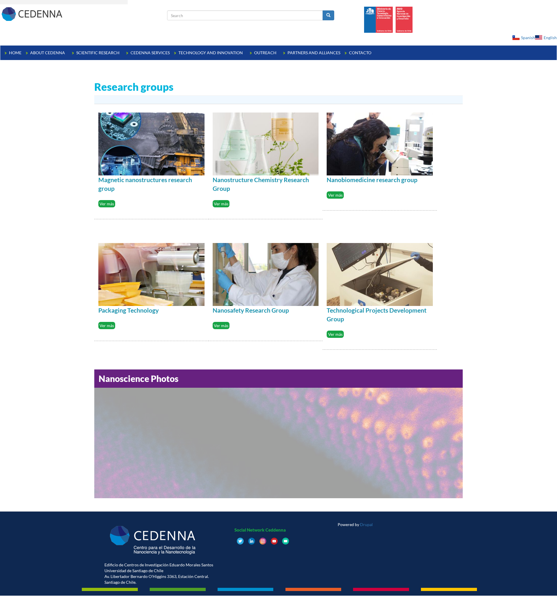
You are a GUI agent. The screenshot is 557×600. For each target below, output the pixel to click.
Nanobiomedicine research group (372, 179)
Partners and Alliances (313, 52)
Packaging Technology (128, 310)
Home (15, 52)
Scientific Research (98, 52)
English (550, 37)
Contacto (360, 52)
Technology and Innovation (211, 52)
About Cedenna (48, 52)
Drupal (366, 524)
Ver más (107, 203)
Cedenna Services (150, 52)
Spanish (528, 37)
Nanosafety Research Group (251, 310)
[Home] (83, 14)
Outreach (265, 52)
